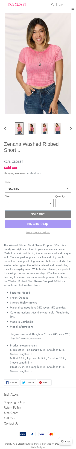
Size (7, 196)
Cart (62, 4)
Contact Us (11, 423)
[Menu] (73, 8)
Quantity (60, 196)
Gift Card (10, 418)
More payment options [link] (38, 232)
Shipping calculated (15, 173)
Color (8, 182)
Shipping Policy (14, 402)
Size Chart (10, 413)
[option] (19, 128)
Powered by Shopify (44, 443)
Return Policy (12, 407)
